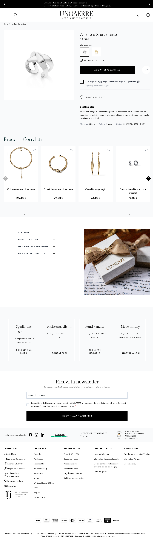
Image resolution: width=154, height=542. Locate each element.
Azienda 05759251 (15, 463)
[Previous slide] (5, 178)
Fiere (36, 487)
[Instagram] (36, 435)
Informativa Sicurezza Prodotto (107, 459)
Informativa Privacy (132, 459)
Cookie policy (130, 463)
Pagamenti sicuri (70, 463)
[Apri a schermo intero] (39, 65)
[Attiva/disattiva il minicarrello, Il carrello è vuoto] (148, 15)
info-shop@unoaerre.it (16, 459)
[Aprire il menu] (6, 15)
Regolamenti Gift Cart (73, 473)
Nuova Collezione (101, 454)
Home (6, 24)
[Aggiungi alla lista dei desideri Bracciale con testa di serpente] (71, 150)
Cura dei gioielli (100, 471)
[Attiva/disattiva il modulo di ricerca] (15, 15)
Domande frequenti (72, 459)
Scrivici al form (10, 454)
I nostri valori (130, 353)
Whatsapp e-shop (15, 481)
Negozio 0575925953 (16, 468)
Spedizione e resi (71, 468)
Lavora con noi (40, 497)
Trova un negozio (95, 351)
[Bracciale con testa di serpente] (58, 163)
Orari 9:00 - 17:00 (71, 454)
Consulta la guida (24, 351)
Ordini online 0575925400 (13, 475)
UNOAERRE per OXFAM (44, 483)
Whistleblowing (40, 468)
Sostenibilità (39, 463)
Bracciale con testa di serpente (58, 189)
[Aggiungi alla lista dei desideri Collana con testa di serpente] (34, 150)
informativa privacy (54, 403)
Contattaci (59, 353)
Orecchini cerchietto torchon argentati (133, 191)
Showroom (38, 473)
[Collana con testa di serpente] (21, 163)
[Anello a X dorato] (96, 52)
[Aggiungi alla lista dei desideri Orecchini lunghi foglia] (109, 150)
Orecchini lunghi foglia (95, 189)
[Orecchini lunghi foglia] (96, 163)
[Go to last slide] (5, 4)
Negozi (37, 492)
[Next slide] (149, 4)
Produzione (38, 459)
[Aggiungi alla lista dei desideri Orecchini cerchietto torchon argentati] (146, 150)
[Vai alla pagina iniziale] (77, 14)
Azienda (37, 454)
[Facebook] (30, 435)
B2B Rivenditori (10, 486)
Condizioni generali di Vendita (137, 454)
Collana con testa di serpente (21, 189)
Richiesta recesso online (74, 478)
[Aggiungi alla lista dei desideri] (146, 70)
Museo (37, 478)
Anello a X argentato (19, 24)
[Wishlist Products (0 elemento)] (138, 15)
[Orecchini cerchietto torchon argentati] (133, 163)
